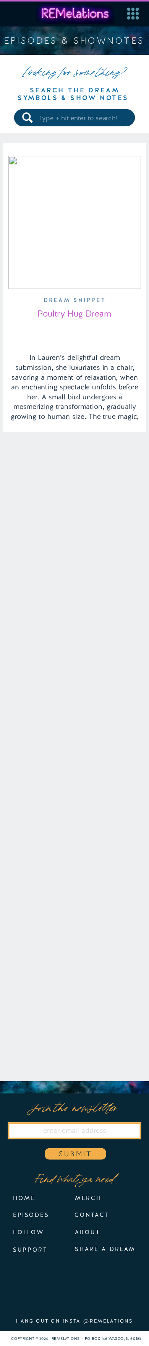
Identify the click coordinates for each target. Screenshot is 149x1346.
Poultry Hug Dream (74, 313)
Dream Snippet (74, 300)
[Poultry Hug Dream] (74, 222)
